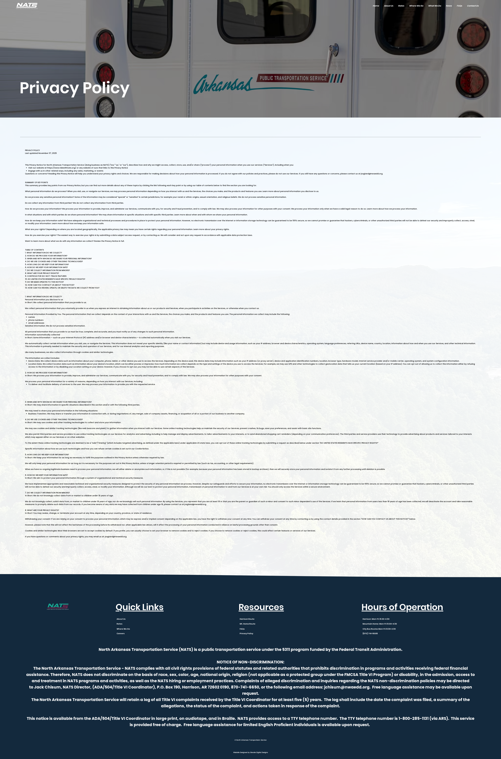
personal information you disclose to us (299, 191)
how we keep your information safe (86, 223)
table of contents (204, 185)
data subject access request (126, 235)
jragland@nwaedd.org (372, 173)
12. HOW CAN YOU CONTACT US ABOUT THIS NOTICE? (49, 285)
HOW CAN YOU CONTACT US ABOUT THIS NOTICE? (385, 519)
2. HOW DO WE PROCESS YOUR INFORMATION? (46, 255)
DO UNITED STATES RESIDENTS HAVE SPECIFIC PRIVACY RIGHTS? (349, 443)
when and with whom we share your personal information (219, 214)
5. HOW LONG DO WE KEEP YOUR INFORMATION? (47, 264)
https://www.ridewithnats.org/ (61, 168)
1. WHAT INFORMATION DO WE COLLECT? (43, 252)
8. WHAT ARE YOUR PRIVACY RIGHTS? (42, 273)
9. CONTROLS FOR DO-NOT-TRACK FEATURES (45, 276)
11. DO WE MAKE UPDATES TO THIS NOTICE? (44, 282)
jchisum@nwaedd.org (346, 687)
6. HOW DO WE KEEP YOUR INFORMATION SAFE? (46, 267)
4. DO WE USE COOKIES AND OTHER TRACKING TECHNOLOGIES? (54, 261)
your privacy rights (220, 229)
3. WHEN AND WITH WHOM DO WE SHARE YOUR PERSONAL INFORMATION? (58, 258)
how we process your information (401, 209)
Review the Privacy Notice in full (109, 241)
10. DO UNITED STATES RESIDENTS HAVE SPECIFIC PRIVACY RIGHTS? (55, 279)
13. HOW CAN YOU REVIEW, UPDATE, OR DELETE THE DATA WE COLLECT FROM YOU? (62, 288)
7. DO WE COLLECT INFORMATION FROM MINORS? (47, 270)
